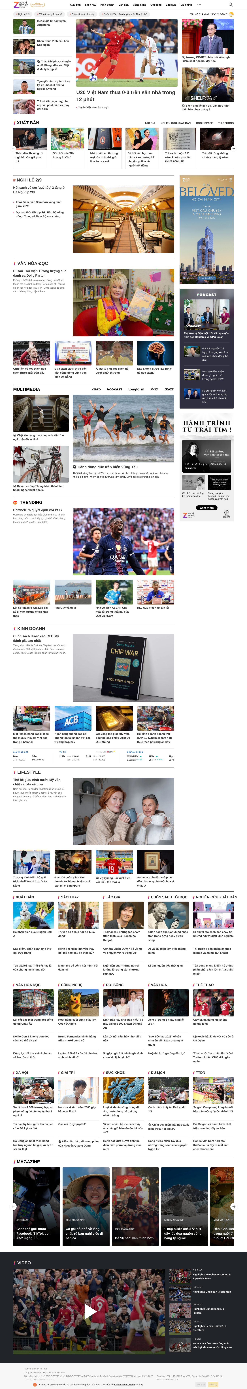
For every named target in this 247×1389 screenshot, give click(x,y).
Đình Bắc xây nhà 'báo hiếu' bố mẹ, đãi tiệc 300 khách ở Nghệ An (123, 1023)
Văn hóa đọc (32, 263)
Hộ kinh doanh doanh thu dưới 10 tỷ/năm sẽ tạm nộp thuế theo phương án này (154, 738)
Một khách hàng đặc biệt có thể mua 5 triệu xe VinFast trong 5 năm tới (31, 738)
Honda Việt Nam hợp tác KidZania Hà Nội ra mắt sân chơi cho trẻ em (210, 1145)
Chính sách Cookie (124, 1384)
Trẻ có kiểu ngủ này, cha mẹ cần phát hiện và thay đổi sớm (53, 105)
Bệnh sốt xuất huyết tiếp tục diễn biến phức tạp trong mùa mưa (122, 1145)
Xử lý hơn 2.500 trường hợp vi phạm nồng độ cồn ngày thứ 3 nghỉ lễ (32, 1111)
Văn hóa (123, 4)
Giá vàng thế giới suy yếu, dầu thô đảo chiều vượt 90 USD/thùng (113, 738)
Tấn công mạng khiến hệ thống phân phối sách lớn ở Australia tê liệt (213, 969)
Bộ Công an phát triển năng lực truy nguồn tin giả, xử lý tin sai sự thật (33, 1145)
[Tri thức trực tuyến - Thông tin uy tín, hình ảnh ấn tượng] (29, 4)
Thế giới (197, 1339)
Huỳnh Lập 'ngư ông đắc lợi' (166, 1053)
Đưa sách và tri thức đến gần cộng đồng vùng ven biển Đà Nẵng (71, 373)
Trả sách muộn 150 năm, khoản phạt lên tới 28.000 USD (178, 157)
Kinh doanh (107, 4)
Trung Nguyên (186, 414)
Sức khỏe (115, 1073)
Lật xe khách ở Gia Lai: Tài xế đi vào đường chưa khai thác (30, 612)
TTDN (200, 1073)
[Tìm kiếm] (231, 5)
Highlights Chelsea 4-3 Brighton (212, 1291)
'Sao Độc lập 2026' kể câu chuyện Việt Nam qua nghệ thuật (165, 1040)
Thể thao (205, 985)
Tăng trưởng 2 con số (50, 14)
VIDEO (24, 1263)
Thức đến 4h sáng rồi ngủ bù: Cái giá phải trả (29, 157)
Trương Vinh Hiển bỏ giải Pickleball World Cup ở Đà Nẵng (30, 881)
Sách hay (90, 4)
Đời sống (155, 4)
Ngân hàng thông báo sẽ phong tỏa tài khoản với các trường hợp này (73, 738)
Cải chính (186, 4)
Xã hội (22, 1073)
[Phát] (89, 1311)
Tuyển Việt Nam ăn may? (93, 107)
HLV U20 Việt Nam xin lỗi (153, 607)
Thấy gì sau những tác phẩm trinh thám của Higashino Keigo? (121, 936)
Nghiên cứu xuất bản (216, 897)
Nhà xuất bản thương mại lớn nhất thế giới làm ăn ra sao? (104, 157)
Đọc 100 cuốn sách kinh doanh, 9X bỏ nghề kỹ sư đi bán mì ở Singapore (72, 881)
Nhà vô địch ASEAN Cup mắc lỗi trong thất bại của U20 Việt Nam (112, 612)
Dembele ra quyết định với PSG (37, 510)
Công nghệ (139, 4)
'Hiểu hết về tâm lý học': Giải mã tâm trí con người (205, 466)
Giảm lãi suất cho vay (83, 14)
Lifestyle (171, 4)
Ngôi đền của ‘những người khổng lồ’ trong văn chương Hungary (121, 969)
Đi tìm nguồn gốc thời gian (165, 965)
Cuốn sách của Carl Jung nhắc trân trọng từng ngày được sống (168, 936)
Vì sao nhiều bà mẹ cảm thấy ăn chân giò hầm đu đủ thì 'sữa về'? (123, 1128)
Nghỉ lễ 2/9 (23, 14)
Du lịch (158, 1073)
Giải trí (68, 1073)
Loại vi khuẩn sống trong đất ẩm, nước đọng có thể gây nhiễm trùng (121, 1111)
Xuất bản (75, 4)
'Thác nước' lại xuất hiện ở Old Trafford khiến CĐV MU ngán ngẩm (213, 1057)
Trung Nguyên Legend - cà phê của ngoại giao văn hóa (219, 496)
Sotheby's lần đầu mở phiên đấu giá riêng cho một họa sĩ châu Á (155, 881)
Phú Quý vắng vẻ (66, 607)
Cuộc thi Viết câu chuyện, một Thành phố (125, 14)
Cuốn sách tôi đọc (169, 897)
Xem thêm (206, 504)
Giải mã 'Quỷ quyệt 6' (72, 1124)
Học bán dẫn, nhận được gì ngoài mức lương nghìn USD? (213, 375)
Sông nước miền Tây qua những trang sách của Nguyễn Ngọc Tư (168, 1145)
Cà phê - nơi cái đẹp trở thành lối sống (193, 494)
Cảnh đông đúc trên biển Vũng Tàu (108, 467)
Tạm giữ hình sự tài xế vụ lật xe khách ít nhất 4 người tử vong (53, 85)
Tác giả (113, 897)
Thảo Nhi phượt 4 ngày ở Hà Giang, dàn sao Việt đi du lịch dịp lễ (54, 65)
